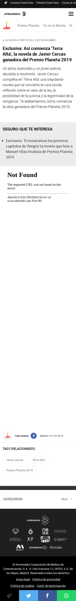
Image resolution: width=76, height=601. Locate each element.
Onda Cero (45, 539)
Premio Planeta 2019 (19, 470)
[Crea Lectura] (7, 25)
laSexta (31, 531)
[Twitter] (28, 595)
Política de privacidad (46, 579)
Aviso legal (23, 579)
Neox (45, 531)
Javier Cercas (14, 460)
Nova (60, 531)
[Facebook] (47, 595)
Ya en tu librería (54, 25)
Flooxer (56, 548)
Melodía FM (20, 548)
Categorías (13, 499)
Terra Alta (38, 460)
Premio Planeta (28, 25)
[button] (69, 13)
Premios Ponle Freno (47, 2)
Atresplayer (38, 548)
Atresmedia (38, 520)
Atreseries (31, 539)
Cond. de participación (51, 586)
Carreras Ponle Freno (21, 2)
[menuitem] (28, 25)
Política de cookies (22, 586)
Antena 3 (16, 531)
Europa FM (60, 539)
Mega (16, 539)
